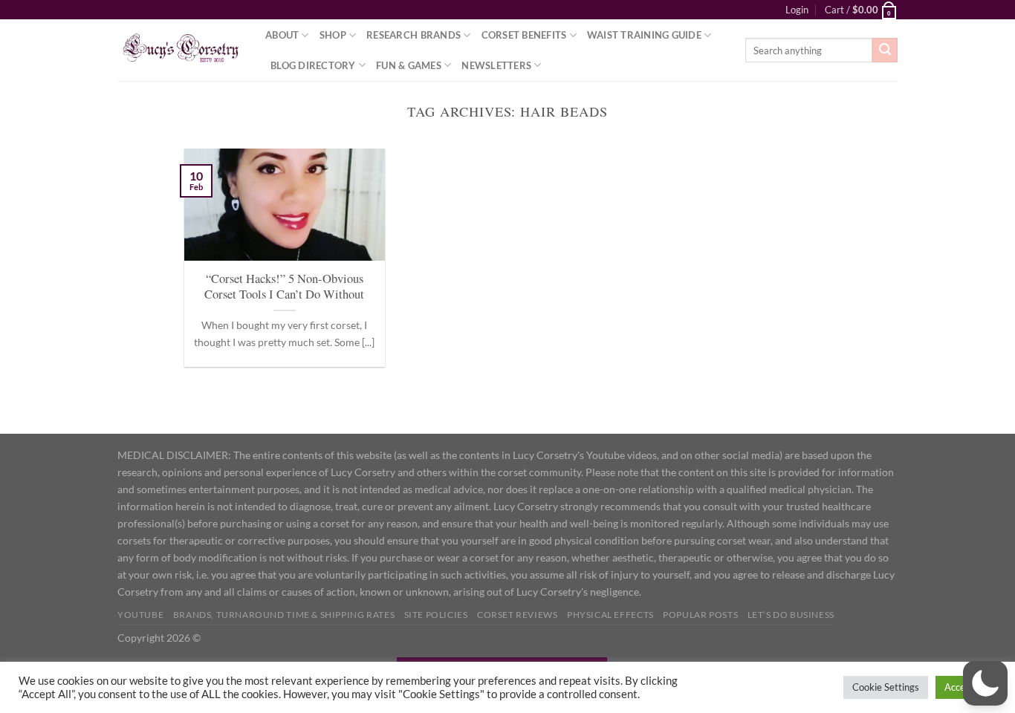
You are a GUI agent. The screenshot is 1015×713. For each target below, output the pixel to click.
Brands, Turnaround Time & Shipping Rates (284, 614)
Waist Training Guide (644, 35)
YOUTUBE (140, 614)
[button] (985, 683)
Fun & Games (408, 65)
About (282, 35)
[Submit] (885, 50)
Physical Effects (610, 614)
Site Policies (436, 614)
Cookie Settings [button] (885, 687)
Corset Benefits (524, 35)
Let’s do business (791, 614)
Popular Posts (700, 614)
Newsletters (496, 65)
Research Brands (413, 35)
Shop (333, 35)
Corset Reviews (517, 614)
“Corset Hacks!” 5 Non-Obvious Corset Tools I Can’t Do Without (284, 287)
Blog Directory (313, 65)
